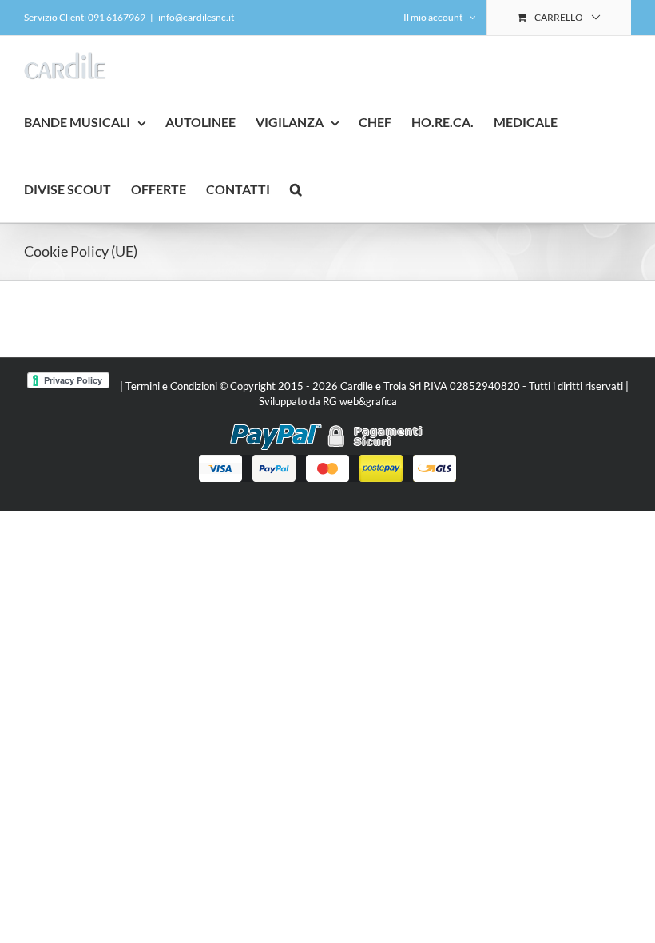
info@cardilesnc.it (196, 17)
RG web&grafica (360, 401)
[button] (296, 188)
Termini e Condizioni (171, 386)
